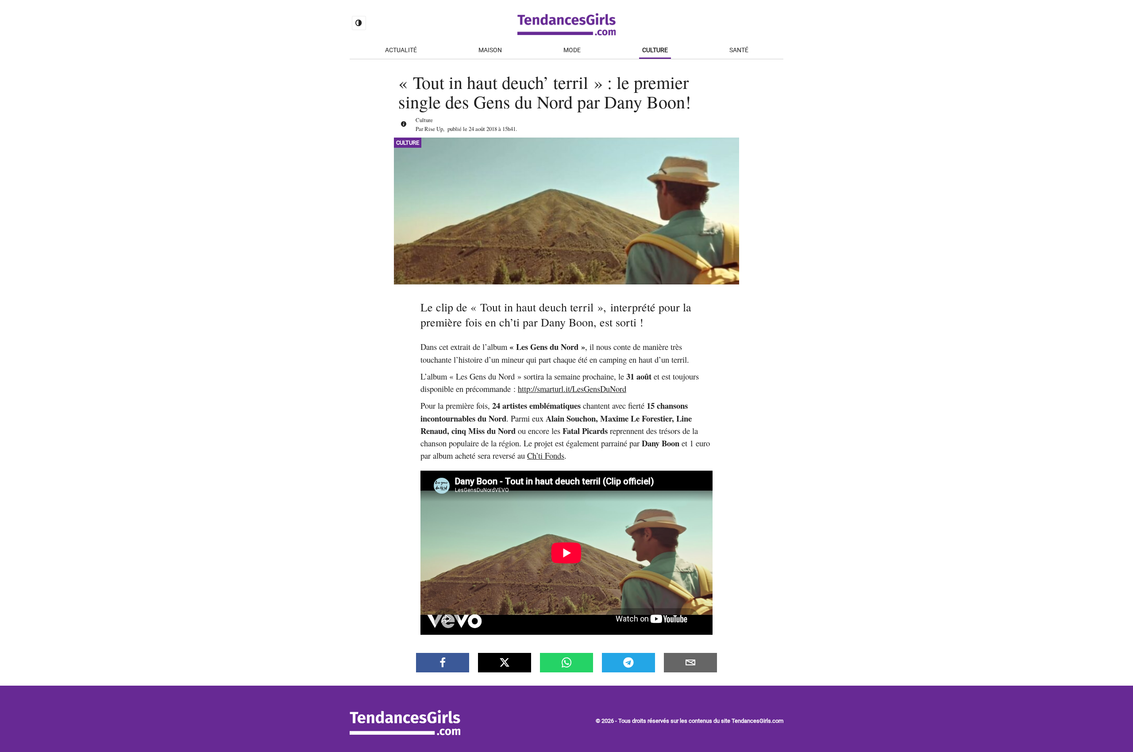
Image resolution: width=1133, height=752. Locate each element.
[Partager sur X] (504, 662)
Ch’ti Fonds (545, 455)
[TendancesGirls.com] (405, 733)
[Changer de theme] (359, 23)
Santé (738, 50)
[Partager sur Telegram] (628, 662)
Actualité (401, 50)
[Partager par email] (690, 662)
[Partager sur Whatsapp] (566, 662)
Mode (572, 50)
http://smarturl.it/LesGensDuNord (572, 388)
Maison (490, 50)
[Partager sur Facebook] (442, 662)
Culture (655, 50)
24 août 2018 (483, 129)
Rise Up (433, 129)
